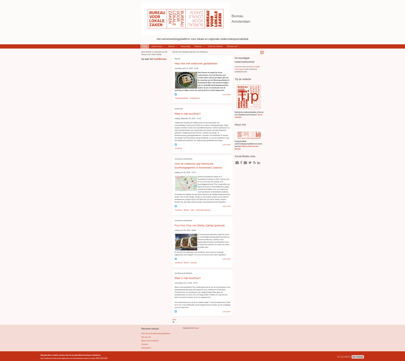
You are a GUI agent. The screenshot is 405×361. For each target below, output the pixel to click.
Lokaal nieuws (156, 46)
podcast (194, 263)
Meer (174, 319)
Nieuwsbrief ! (146, 348)
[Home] (186, 18)
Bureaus (171, 46)
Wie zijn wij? (146, 337)
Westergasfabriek (181, 98)
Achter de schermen (215, 46)
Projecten (198, 46)
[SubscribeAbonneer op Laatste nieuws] (173, 322)
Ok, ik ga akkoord (343, 357)
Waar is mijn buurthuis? (188, 113)
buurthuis (178, 148)
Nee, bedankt (357, 357)
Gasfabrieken (195, 98)
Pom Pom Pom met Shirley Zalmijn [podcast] (200, 225)
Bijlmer (186, 210)
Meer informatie (102, 358)
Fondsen (144, 344)
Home (144, 46)
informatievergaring (203, 210)
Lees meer (226, 94)
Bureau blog (185, 46)
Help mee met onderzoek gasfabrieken (196, 63)
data (192, 210)
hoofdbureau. (160, 59)
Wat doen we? (232, 46)
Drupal (196, 328)
